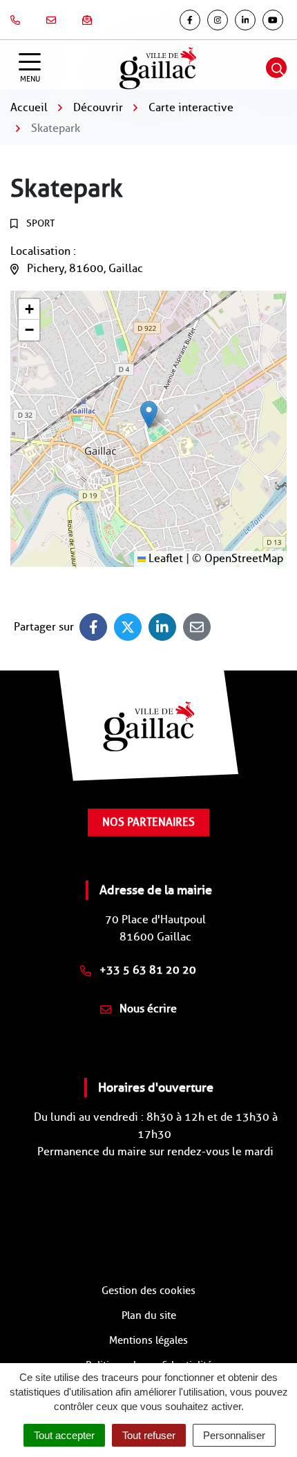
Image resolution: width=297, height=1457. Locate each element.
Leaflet (164, 558)
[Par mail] (197, 627)
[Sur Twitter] (128, 627)
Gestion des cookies (148, 1290)
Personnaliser (234, 1435)
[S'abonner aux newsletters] (90, 20)
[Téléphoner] (18, 20)
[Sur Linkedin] (162, 627)
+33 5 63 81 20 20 (146, 969)
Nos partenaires (148, 822)
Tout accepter (64, 1435)
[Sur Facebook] (93, 627)
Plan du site (149, 1315)
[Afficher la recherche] (276, 67)
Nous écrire (147, 1008)
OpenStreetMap (243, 558)
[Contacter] (54, 20)
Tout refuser (148, 1435)
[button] (148, 415)
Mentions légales (148, 1340)
